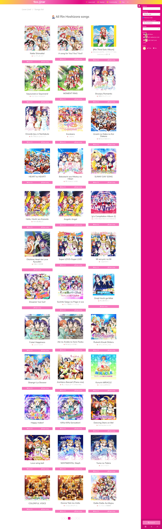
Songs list (39, 9)
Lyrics (144, 46)
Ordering (145, 12)
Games (145, 32)
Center (144, 26)
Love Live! (27, 9)
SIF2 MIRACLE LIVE (153, 37)
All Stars (150, 34)
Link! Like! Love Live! (150, 41)
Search (145, 6)
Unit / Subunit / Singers (149, 20)
